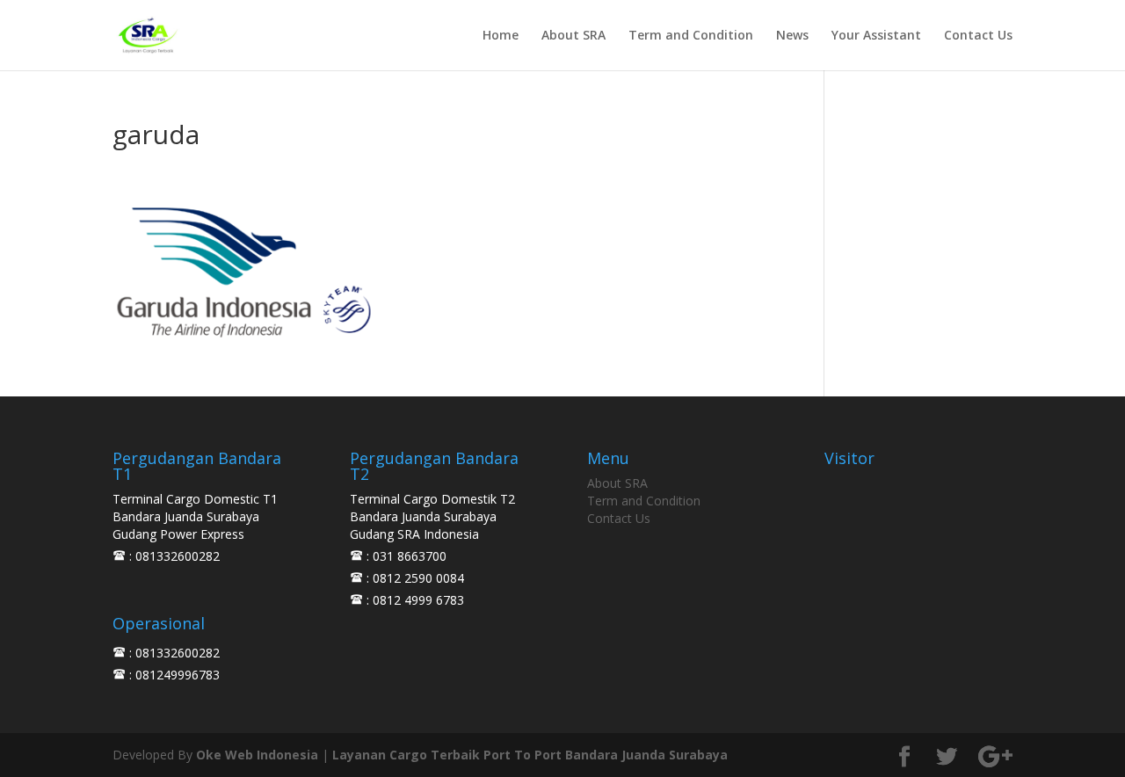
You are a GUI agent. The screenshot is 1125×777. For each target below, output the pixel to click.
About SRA (573, 36)
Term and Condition (690, 36)
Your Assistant (876, 36)
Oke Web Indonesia (257, 754)
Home (501, 36)
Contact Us (978, 36)
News (792, 36)
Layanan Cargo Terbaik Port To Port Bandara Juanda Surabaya (530, 754)
